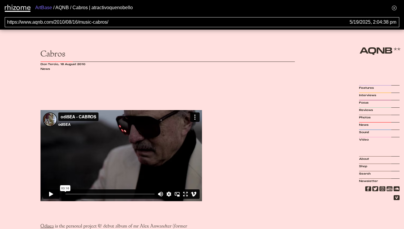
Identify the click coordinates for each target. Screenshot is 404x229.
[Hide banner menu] (394, 7)
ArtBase (43, 7)
